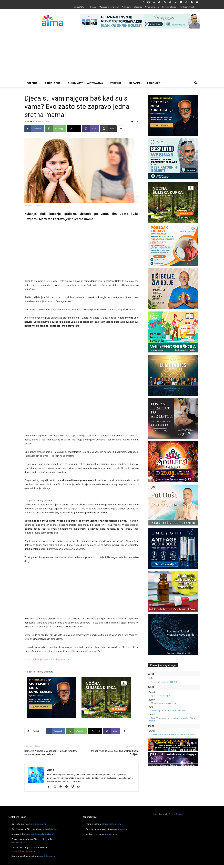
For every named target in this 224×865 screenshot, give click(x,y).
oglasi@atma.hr (50, 828)
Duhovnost (75, 83)
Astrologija (53, 83)
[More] (121, 128)
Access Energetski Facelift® (164, 681)
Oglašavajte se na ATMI (109, 7)
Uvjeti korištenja (152, 7)
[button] (196, 83)
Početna (32, 83)
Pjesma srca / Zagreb (161, 695)
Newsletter (126, 7)
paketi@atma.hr (47, 856)
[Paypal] (159, 2)
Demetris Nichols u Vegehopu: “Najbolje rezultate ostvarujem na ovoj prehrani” (51, 752)
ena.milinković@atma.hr (23, 850)
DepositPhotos (176, 814)
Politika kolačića (169, 7)
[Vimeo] (180, 2)
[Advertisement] (112, 55)
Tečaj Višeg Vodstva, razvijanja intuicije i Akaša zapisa (172, 719)
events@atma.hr (19, 842)
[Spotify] (67, 787)
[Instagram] (148, 2)
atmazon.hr (122, 828)
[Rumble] (164, 2)
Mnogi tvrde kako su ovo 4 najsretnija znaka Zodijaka (115, 752)
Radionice (153, 83)
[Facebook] (143, 2)
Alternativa (95, 83)
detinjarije (37, 659)
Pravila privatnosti (186, 7)
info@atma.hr (39, 823)
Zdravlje (115, 83)
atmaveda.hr (111, 834)
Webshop (138, 7)
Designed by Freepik (33, 205)
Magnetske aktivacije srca (163, 702)
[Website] (186, 2)
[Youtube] (197, 2)
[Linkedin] (153, 2)
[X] (175, 2)
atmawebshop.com (111, 823)
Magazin (134, 83)
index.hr (65, 659)
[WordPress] (191, 2)
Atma (29, 121)
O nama (93, 7)
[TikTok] (170, 2)
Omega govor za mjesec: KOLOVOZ (168, 710)
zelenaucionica (51, 659)
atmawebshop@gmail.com (40, 834)
